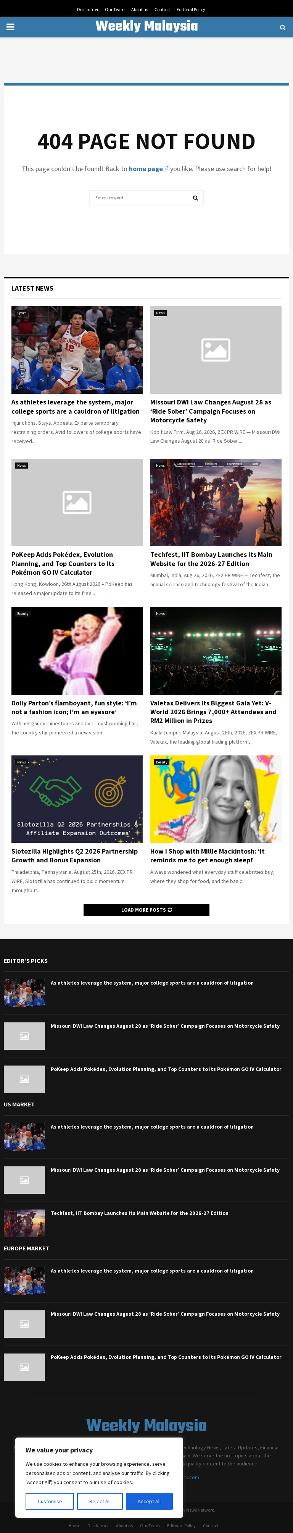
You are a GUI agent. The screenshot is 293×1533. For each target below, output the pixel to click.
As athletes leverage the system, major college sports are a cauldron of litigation (75, 406)
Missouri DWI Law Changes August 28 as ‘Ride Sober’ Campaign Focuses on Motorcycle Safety (210, 411)
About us (139, 9)
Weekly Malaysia (146, 27)
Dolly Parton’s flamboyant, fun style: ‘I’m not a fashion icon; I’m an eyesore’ (74, 707)
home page (146, 168)
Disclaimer (87, 9)
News (160, 312)
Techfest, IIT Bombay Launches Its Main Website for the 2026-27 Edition (211, 559)
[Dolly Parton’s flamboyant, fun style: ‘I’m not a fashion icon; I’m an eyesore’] (77, 650)
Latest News (32, 288)
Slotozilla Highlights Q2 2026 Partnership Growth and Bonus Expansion (74, 855)
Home (74, 1525)
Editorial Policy (191, 9)
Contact (162, 9)
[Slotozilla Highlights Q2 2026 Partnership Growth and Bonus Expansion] (77, 799)
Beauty (23, 613)
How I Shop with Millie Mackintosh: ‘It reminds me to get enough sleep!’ (207, 855)
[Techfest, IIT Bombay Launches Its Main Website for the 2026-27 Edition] (216, 502)
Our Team (115, 9)
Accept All (149, 1501)
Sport (21, 312)
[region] (99, 1478)
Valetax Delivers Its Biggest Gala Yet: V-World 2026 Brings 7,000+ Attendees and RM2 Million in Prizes (213, 712)
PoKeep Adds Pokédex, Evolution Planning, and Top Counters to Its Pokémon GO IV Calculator (62, 563)
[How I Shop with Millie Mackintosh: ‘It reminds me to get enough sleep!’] (216, 799)
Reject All (100, 1501)
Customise (50, 1501)
